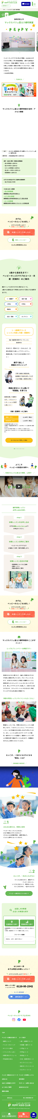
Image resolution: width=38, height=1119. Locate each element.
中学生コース (24, 1052)
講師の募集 (5, 1091)
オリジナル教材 (8, 1048)
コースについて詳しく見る (19, 440)
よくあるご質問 (6, 1087)
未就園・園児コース (26, 1045)
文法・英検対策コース (27, 1059)
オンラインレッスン (26, 1062)
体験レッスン (24, 1116)
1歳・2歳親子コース (26, 1041)
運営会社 (9, 1098)
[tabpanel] (18, 41)
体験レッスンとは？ (21, 240)
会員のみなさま (24, 1087)
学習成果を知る (8, 1059)
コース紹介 (22, 1037)
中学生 (23, 304)
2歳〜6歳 (24, 299)
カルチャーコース (25, 1070)
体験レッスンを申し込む (21, 232)
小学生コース (24, 1048)
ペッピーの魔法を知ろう (9, 1037)
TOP (4, 9)
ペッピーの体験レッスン (26, 1075)
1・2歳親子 (10, 299)
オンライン (25, 316)
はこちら (21, 997)
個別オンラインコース (27, 1066)
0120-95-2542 (25, 986)
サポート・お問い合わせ (26, 1083)
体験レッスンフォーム (19, 526)
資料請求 (27, 4)
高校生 (9, 309)
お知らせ (4, 1079)
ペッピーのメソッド (9, 1045)
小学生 (9, 304)
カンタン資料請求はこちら (19, 245)
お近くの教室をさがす (9, 1083)
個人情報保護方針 (28, 1098)
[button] (14, 448)
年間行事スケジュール (10, 1055)
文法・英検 (10, 316)
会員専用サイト (6, 5)
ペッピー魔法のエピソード (10, 1075)
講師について (7, 1041)
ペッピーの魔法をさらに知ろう (19, 893)
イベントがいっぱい (9, 1052)
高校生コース (24, 1055)
